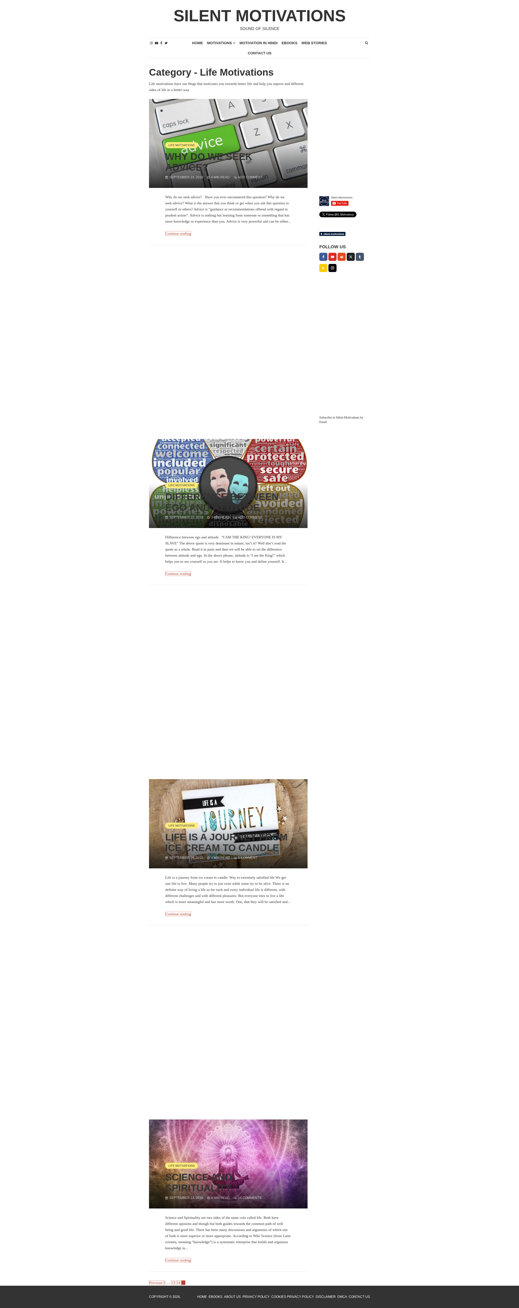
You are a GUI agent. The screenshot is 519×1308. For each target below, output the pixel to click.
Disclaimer (326, 1296)
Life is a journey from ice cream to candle (226, 842)
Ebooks (289, 43)
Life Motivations (181, 145)
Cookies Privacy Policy (292, 1296)
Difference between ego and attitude (222, 502)
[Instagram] (332, 268)
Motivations (219, 43)
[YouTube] (332, 257)
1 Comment (247, 857)
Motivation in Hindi (258, 43)
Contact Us (259, 53)
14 (178, 1283)
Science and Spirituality (198, 1182)
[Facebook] (323, 257)
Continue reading (178, 233)
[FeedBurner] (323, 268)
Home (197, 43)
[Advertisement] (228, 281)
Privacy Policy (256, 1296)
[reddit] (342, 257)
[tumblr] (360, 257)
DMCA (342, 1296)
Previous (155, 1283)
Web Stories (314, 43)
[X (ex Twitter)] (351, 257)
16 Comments (250, 1198)
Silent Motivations (260, 16)
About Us (232, 1296)
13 (173, 1283)
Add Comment (250, 177)
